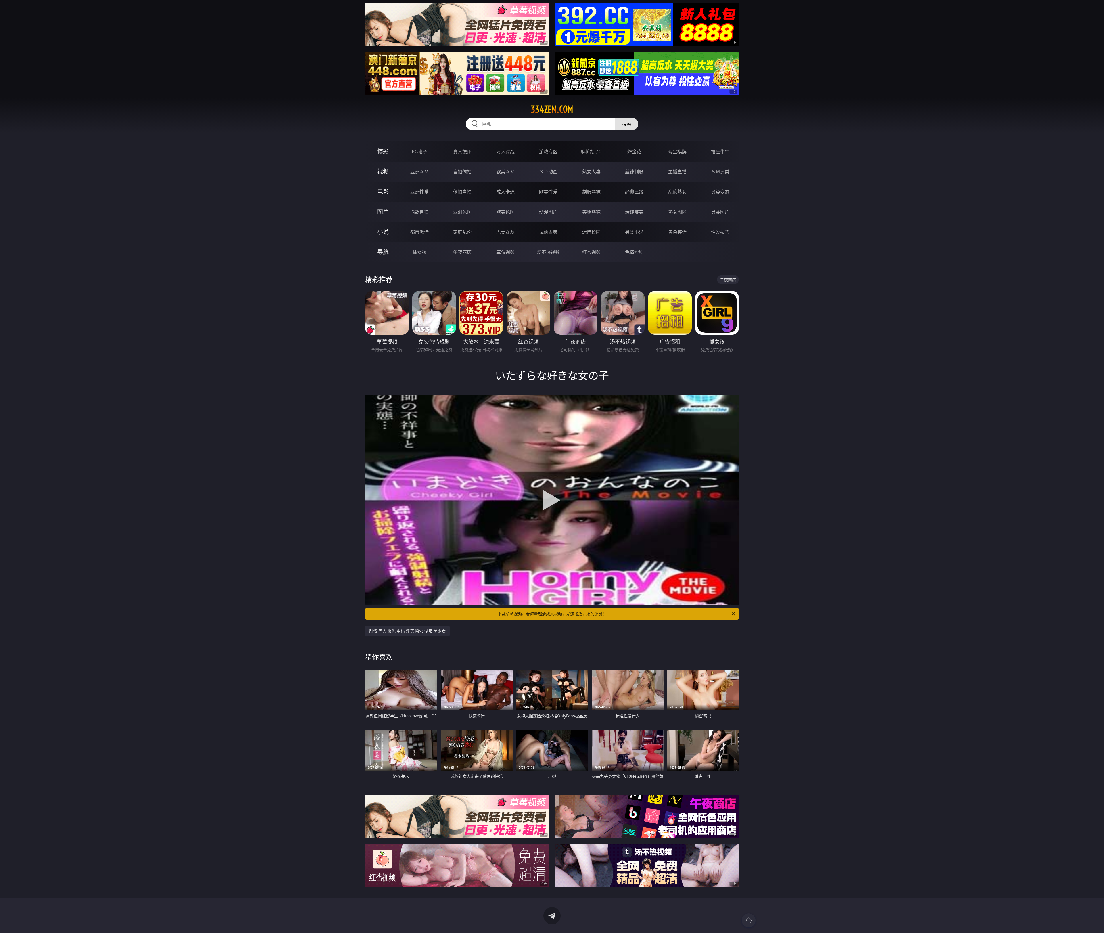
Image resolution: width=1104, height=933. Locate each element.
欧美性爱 (548, 192)
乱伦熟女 (677, 192)
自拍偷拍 (462, 171)
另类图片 (720, 212)
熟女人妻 (591, 171)
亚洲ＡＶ (419, 171)
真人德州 (462, 151)
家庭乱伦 (462, 232)
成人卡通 (505, 192)
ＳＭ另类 (720, 171)
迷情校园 (591, 232)
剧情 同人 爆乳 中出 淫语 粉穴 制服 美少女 (407, 631)
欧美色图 (505, 212)
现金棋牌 (677, 151)
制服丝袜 (591, 192)
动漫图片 (548, 212)
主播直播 (677, 171)
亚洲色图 (462, 212)
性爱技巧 (720, 232)
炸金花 (634, 151)
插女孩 (419, 252)
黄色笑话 (677, 232)
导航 (383, 252)
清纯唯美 (634, 212)
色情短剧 (634, 252)
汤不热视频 (548, 252)
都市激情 (419, 232)
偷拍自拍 (462, 192)
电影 (383, 192)
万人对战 (505, 151)
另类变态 (720, 192)
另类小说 (634, 232)
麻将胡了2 (591, 151)
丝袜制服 (634, 171)
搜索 (626, 124)
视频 (383, 171)
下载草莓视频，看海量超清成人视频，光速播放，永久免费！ (552, 613)
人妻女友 (505, 232)
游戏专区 (548, 151)
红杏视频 (591, 252)
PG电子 (419, 151)
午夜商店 (462, 252)
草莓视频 (505, 252)
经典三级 (634, 192)
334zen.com (552, 109)
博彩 (383, 151)
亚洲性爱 (419, 192)
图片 (383, 212)
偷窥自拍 (419, 212)
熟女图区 (677, 212)
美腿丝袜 (591, 212)
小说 (383, 232)
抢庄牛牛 (720, 151)
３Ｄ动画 (548, 171)
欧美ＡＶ (505, 171)
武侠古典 (548, 232)
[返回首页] (749, 920)
